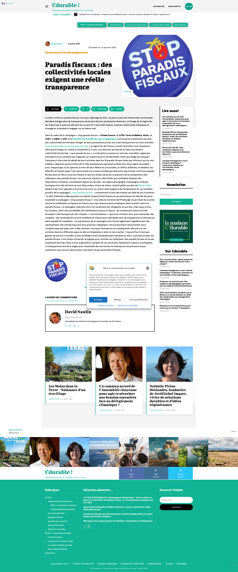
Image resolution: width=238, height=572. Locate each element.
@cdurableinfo (15, 430)
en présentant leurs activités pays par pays (67, 146)
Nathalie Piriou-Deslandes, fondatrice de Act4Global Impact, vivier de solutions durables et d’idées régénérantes (175, 136)
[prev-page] (84, 526)
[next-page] (88, 526)
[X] (79, 325)
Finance (128, 91)
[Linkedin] (74, 325)
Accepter (98, 299)
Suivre (233, 431)
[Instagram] (70, 325)
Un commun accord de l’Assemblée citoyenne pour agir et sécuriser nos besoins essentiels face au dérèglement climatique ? (176, 121)
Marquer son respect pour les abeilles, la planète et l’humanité (117, 521)
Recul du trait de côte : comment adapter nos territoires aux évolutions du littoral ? (112, 14)
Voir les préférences (138, 299)
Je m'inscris (176, 507)
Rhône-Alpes (144, 185)
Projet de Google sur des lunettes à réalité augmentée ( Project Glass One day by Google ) (118, 515)
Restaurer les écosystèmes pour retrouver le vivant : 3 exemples (175, 306)
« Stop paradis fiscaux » (82, 192)
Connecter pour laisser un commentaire (62, 301)
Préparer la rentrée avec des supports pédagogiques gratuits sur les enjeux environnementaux (176, 283)
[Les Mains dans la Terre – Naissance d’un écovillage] (68, 364)
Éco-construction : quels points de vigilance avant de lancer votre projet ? (176, 261)
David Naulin (56, 44)
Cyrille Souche (105, 410)
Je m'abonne (176, 202)
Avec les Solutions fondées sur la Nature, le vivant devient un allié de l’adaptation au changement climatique (176, 296)
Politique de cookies (105, 305)
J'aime (131, 468)
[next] (189, 14)
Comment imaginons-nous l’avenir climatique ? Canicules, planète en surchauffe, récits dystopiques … (175, 165)
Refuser (117, 299)
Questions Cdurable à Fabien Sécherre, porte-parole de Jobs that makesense (116, 508)
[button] (147, 268)
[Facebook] (66, 325)
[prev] (185, 14)
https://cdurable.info (73, 317)
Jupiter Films (54, 399)
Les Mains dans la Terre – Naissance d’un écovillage (67, 389)
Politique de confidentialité (128, 305)
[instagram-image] (15, 452)
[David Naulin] (48, 43)
